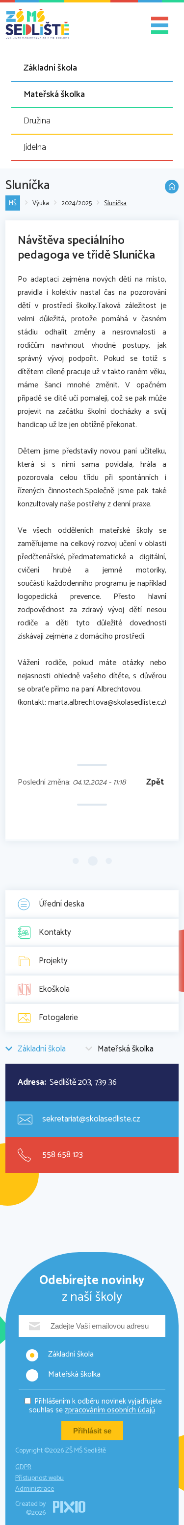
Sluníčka (115, 203)
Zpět (155, 782)
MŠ (13, 203)
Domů (172, 186)
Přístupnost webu (39, 1478)
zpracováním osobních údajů (110, 1410)
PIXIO (69, 1507)
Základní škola (50, 68)
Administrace (34, 1489)
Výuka (40, 203)
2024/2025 (76, 203)
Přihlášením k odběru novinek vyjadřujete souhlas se (95, 1405)
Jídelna (35, 147)
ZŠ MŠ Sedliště (37, 24)
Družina (37, 121)
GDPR (23, 1467)
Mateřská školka (54, 94)
